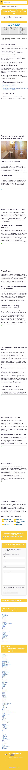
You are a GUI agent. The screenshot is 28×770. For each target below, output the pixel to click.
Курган (3, 692)
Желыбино (4, 621)
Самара (3, 719)
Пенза (3, 708)
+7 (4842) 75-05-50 (14, 24)
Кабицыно (4, 624)
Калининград (5, 682)
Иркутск (4, 679)
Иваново (4, 675)
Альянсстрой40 (8, 521)
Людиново (4, 630)
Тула (3, 733)
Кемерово (4, 684)
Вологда (4, 670)
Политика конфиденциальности (14, 767)
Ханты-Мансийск (6, 739)
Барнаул (4, 658)
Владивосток (5, 665)
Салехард (4, 718)
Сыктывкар (4, 728)
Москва (4, 698)
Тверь (3, 730)
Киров (3, 626)
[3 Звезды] (23, 30)
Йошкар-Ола (5, 680)
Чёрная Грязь (5, 641)
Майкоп (4, 696)
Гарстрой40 (19, 519)
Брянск (3, 663)
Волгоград (4, 669)
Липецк (4, 694)
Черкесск (4, 743)
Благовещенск (5, 661)
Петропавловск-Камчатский (8, 712)
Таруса (3, 639)
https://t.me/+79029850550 (9, 89)
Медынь (4, 632)
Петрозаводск (5, 711)
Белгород (4, 659)
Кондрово (4, 628)
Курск (3, 693)
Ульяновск (4, 736)
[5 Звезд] (23, 33)
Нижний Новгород (6, 703)
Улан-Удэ (4, 735)
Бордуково (4, 617)
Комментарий (7, 572)
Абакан (3, 654)
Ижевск (4, 677)
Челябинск (4, 741)
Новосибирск (5, 704)
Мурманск (4, 700)
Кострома (4, 687)
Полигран (7, 524)
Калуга (3, 625)
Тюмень (4, 734)
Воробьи (4, 620)
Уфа (3, 737)
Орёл (3, 706)
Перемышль (5, 635)
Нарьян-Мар (5, 702)
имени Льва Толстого (7, 623)
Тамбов (3, 729)
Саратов (4, 724)
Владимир (4, 667)
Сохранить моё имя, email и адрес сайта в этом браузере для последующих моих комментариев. (13, 589)
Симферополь (5, 725)
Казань (3, 681)
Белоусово (4, 616)
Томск (3, 732)
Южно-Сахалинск (6, 746)
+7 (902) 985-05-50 (14, 25)
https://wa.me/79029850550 (9, 85)
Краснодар (4, 688)
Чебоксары (4, 740)
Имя (4, 556)
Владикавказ (5, 666)
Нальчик (4, 701)
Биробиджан (5, 660)
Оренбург (4, 707)
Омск (3, 705)
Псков (3, 713)
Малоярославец (5, 631)
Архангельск (5, 655)
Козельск (4, 627)
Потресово (4, 636)
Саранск (4, 723)
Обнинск (4, 634)
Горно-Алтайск (5, 672)
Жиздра (4, 622)
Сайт (4, 566)
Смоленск (4, 726)
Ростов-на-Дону (6, 714)
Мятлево (4, 633)
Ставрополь (4, 727)
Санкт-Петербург (6, 722)
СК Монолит (7, 519)
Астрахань (4, 656)
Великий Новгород (6, 664)
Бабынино (4, 614)
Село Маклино (5, 638)
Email (5, 561)
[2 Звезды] (23, 29)
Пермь (3, 709)
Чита (3, 744)
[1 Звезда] (22, 28)
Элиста (3, 745)
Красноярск (5, 691)
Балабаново (5, 615)
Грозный (4, 673)
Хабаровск (4, 738)
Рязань (3, 715)
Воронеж (4, 671)
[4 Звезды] (23, 32)
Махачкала (4, 697)
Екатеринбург (5, 674)
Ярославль (4, 748)
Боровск (4, 618)
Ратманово (4, 637)
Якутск (3, 747)
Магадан (4, 695)
